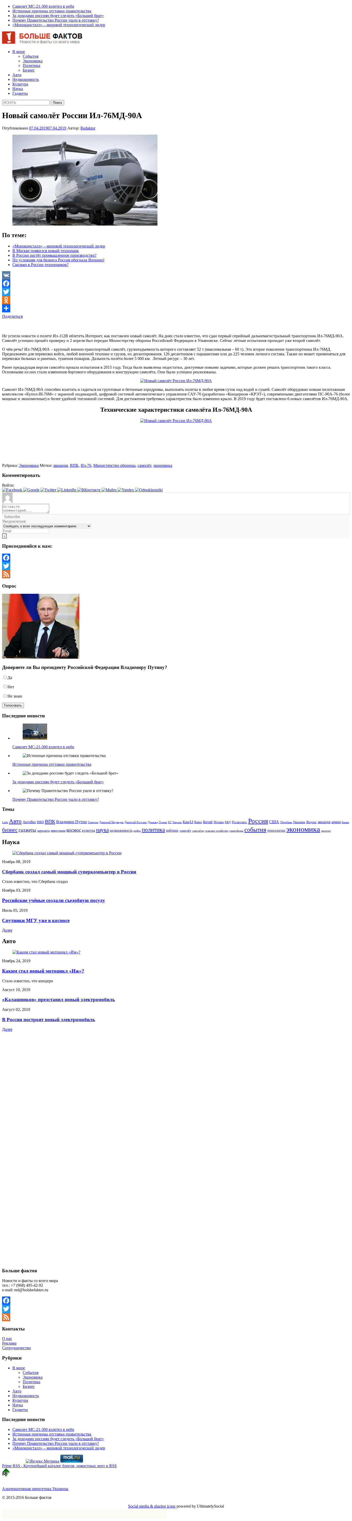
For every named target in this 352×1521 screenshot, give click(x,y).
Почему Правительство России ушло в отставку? (55, 20)
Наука (17, 89)
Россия (258, 821)
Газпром (93, 822)
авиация (60, 465)
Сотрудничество (16, 1348)
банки (345, 822)
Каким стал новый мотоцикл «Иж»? (43, 971)
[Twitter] (176, 292)
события (255, 829)
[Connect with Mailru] (110, 490)
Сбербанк (286, 822)
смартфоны (236, 830)
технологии (276, 830)
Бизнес (29, 70)
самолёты (198, 830)
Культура (20, 84)
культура (88, 830)
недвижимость (121, 830)
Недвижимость (25, 79)
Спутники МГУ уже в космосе (36, 920)
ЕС (170, 822)
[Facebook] (176, 283)
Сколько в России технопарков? (40, 264)
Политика (31, 65)
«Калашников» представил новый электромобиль (58, 999)
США (274, 822)
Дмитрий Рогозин (135, 822)
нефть (137, 830)
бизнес (10, 830)
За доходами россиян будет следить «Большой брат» (58, 15)
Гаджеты (20, 93)
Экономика (33, 61)
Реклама (9, 1343)
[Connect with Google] (31, 490)
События (30, 56)
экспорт (326, 830)
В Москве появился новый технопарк (45, 250)
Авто (16, 75)
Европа (177, 822)
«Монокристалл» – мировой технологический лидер (58, 25)
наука (102, 830)
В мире (18, 51)
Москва (219, 822)
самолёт (144, 465)
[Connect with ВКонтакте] (89, 490)
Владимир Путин (71, 822)
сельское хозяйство (216, 830)
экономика (162, 465)
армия (336, 822)
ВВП (40, 822)
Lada (5, 822)
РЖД (228, 822)
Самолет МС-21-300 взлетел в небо (43, 6)
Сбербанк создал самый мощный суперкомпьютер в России (69, 871)
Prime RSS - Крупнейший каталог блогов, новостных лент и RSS (59, 1466)
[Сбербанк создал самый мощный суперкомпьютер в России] (67, 853)
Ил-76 (86, 465)
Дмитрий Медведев (111, 822)
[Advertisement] (62, 327)
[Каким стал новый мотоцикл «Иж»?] (46, 952)
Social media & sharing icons (151, 1506)
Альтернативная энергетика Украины (35, 1488)
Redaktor (87, 128)
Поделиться (12, 316)
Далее (7, 930)
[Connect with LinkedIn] (67, 490)
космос (73, 830)
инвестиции (58, 830)
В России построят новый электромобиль (48, 1019)
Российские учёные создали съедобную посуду (53, 900)
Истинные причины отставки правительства (51, 11)
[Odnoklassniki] (176, 300)
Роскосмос (239, 822)
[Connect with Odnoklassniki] (149, 490)
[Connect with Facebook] (12, 490)
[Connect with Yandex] (126, 490)
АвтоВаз (29, 822)
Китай (208, 822)
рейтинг (172, 830)
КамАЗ (188, 822)
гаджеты (27, 830)
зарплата (43, 830)
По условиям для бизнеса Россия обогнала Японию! (58, 260)
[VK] (176, 275)
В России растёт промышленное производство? (54, 255)
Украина (299, 822)
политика (153, 829)
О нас (7, 1338)
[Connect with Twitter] (48, 490)
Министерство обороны (114, 465)
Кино (198, 822)
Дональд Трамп (157, 822)
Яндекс (311, 822)
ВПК (74, 465)
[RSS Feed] (176, 574)
